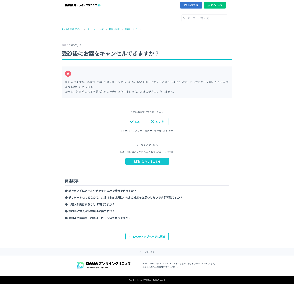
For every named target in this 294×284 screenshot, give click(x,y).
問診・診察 (114, 29)
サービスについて (95, 29)
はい (138, 121)
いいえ (160, 121)
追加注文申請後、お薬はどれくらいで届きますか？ (99, 218)
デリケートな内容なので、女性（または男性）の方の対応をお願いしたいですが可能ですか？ (125, 197)
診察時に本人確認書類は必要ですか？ (91, 211)
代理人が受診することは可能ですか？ (91, 204)
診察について (131, 29)
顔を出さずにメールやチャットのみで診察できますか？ (102, 191)
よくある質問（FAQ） (72, 29)
